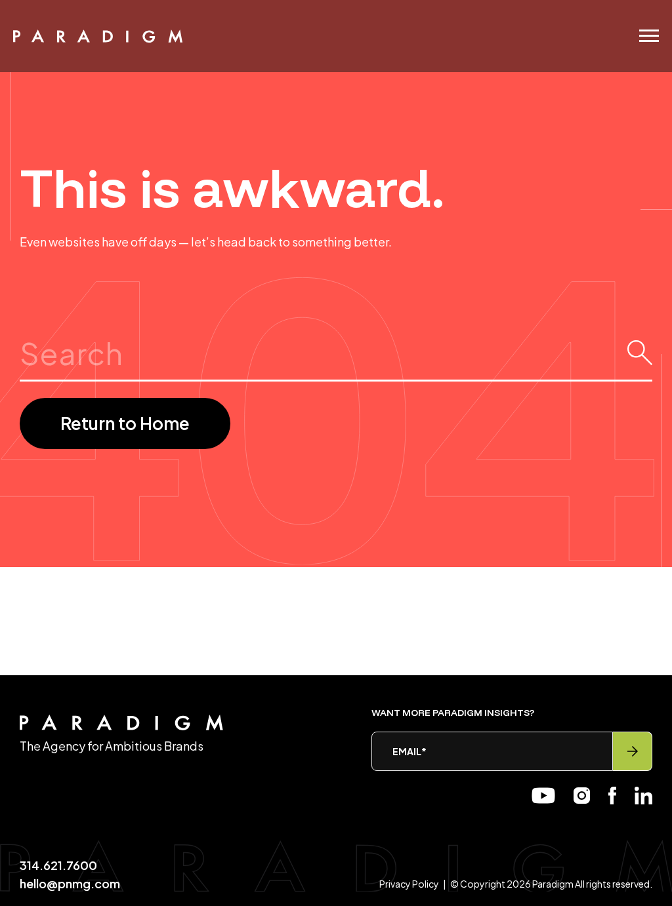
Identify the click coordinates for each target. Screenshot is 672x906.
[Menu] (649, 35)
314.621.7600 (58, 865)
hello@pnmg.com (70, 883)
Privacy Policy (409, 884)
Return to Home (125, 423)
